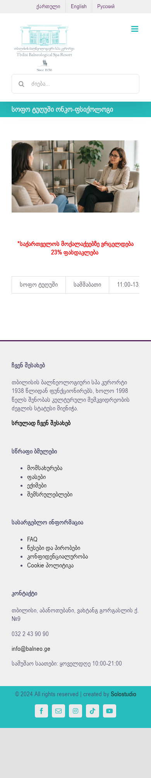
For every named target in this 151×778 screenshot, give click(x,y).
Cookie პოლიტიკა (50, 565)
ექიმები (36, 485)
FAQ (32, 539)
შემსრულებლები (49, 494)
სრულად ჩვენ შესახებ (41, 423)
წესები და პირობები (53, 548)
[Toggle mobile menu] (135, 29)
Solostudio (123, 694)
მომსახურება (44, 468)
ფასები (36, 477)
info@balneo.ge (31, 649)
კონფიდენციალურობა (57, 556)
